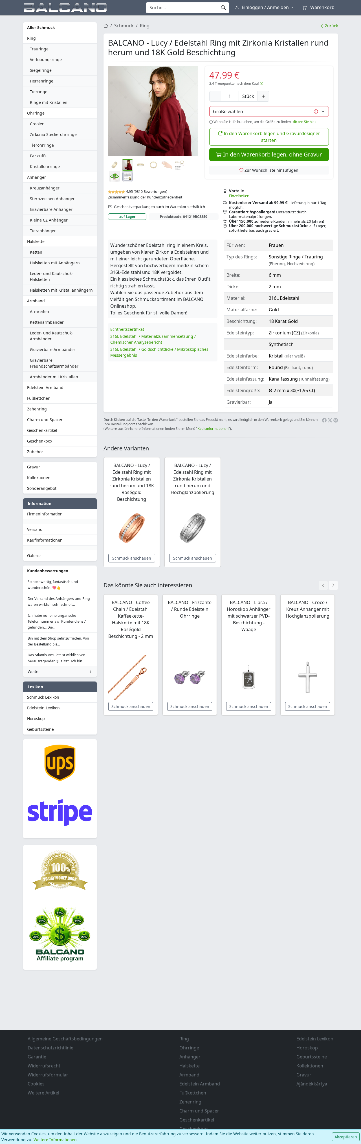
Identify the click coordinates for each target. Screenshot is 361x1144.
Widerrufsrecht (44, 1066)
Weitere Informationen (55, 1139)
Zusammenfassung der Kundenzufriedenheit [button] (145, 197)
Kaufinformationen (45, 540)
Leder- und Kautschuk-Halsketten (51, 276)
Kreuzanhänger (45, 188)
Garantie (37, 1057)
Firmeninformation (45, 514)
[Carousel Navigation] (328, 585)
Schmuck (124, 26)
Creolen (37, 123)
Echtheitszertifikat (127, 329)
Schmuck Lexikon (43, 697)
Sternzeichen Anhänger (52, 198)
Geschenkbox (39, 441)
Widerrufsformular (48, 1075)
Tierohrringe (42, 145)
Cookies (36, 1084)
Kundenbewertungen (47, 570)
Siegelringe (41, 70)
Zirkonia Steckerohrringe (53, 134)
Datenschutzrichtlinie (50, 1048)
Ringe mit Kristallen (48, 102)
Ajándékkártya (311, 1084)
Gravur (33, 467)
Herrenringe (41, 81)
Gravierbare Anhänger (51, 209)
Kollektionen (38, 477)
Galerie (34, 555)
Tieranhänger (43, 230)
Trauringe (39, 49)
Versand (35, 529)
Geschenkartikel (42, 430)
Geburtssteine (40, 729)
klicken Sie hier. (304, 121)
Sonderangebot (41, 488)
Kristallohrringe (45, 166)
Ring (31, 38)
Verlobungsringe (46, 59)
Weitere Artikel (43, 1093)
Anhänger (36, 177)
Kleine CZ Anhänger (49, 220)
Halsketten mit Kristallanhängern (61, 290)
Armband (36, 300)
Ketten (36, 252)
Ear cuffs (38, 155)
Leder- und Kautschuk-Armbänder (51, 335)
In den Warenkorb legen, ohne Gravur (272, 154)
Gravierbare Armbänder (52, 349)
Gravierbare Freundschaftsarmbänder (54, 363)
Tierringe (38, 91)
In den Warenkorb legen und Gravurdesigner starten (271, 136)
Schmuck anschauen (131, 558)
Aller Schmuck (41, 27)
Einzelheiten (239, 195)
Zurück (331, 25)
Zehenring (37, 409)
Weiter (34, 671)
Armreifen (39, 311)
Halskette (36, 241)
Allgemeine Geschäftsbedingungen (65, 1039)
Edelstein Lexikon (43, 707)
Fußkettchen (38, 398)
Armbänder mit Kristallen (54, 376)
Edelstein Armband (45, 387)
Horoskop (36, 718)
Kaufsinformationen (212, 428)
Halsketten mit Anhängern (55, 262)
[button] (153, 111)
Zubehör (35, 451)
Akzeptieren (345, 1136)
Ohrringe (36, 113)
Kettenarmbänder (47, 322)
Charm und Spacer (45, 419)
